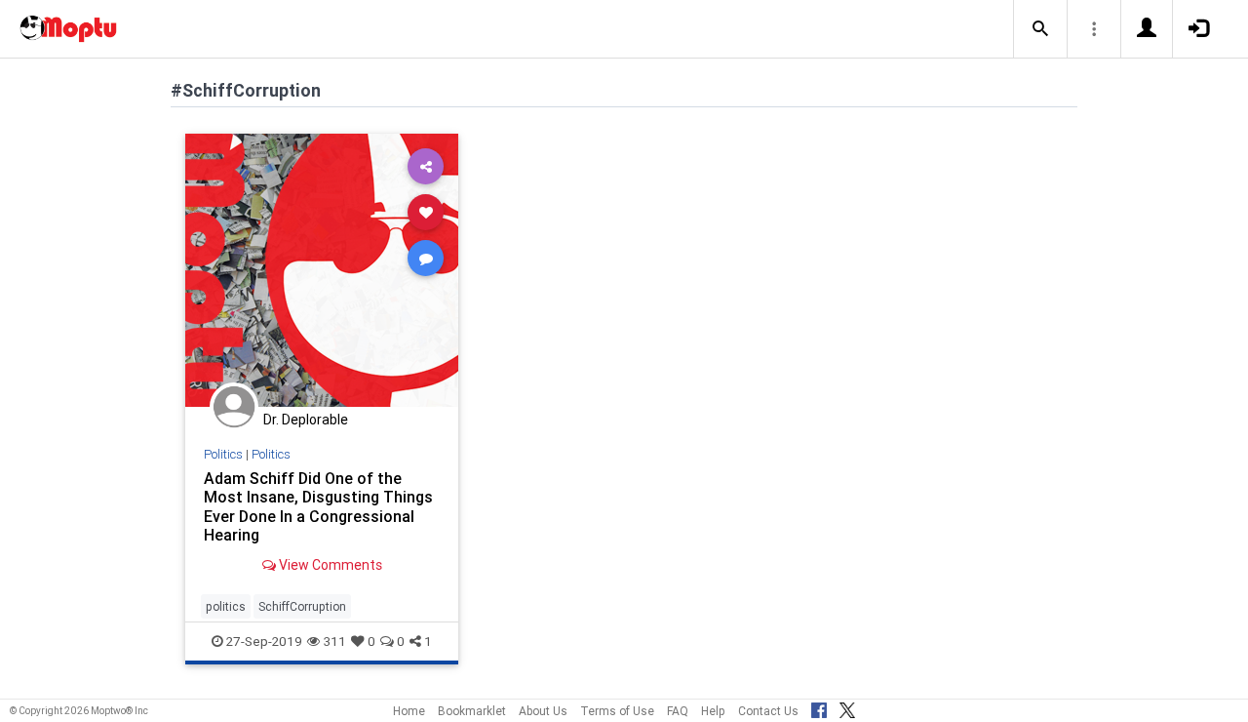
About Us (543, 710)
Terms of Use (617, 710)
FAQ (677, 710)
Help (713, 710)
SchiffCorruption (302, 606)
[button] (1040, 29)
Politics (223, 454)
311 (335, 641)
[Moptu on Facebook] (819, 707)
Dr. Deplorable (305, 419)
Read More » (321, 270)
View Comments (329, 565)
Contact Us (768, 710)
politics (226, 606)
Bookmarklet (472, 710)
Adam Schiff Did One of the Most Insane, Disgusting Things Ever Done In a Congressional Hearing (318, 505)
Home (409, 710)
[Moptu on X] (847, 707)
